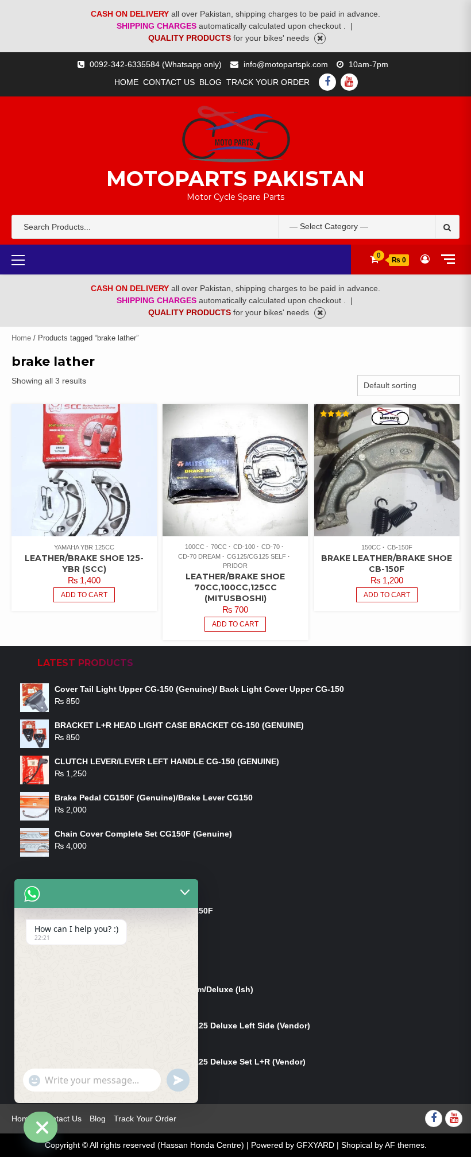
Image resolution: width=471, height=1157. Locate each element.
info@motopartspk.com (286, 64)
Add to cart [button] (84, 595)
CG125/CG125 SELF (256, 556)
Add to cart (235, 624)
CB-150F (399, 547)
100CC (194, 546)
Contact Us (169, 82)
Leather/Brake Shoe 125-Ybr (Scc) (84, 563)
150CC (371, 547)
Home (126, 82)
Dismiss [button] (320, 38)
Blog (210, 82)
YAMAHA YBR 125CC (84, 547)
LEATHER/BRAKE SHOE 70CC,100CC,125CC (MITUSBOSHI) (235, 587)
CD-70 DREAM (199, 556)
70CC (219, 546)
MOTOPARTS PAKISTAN (235, 178)
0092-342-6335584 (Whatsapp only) (156, 64)
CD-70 (270, 546)
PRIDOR (235, 565)
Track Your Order (268, 82)
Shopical (356, 1145)
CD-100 (244, 546)
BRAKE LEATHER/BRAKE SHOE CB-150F (386, 563)
